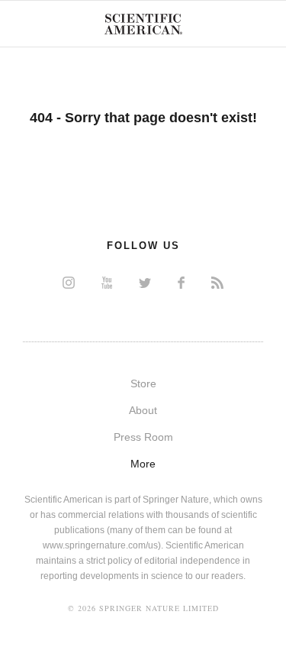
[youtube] (107, 282)
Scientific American (143, 24)
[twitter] (144, 282)
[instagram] (68, 282)
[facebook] (181, 282)
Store (143, 383)
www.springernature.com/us (100, 545)
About (143, 410)
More (143, 464)
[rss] (217, 282)
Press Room (143, 437)
